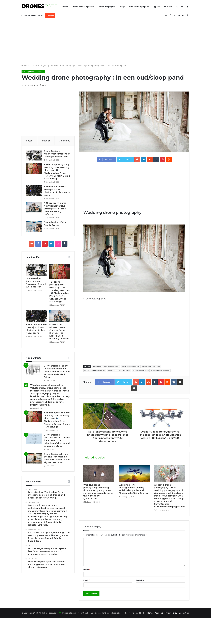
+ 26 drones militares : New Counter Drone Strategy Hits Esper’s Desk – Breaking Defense (55, 208)
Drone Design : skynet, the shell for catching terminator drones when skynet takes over (57, 458)
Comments (64, 140)
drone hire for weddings (151, 366)
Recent (29, 140)
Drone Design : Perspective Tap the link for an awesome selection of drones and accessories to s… (57, 440)
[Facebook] (170, 15)
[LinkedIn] (179, 15)
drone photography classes (94, 370)
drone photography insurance (119, 370)
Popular (46, 140)
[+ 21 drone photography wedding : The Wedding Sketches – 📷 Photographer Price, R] (34, 168)
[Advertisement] (105, 41)
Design (122, 6)
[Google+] (166, 15)
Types (156, 6)
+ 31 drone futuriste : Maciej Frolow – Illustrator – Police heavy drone (57, 190)
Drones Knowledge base (83, 6)
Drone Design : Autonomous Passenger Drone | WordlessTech (57, 154)
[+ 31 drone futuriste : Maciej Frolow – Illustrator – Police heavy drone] (34, 190)
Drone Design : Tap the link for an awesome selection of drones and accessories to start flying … (57, 371)
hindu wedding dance (141, 370)
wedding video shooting (160, 370)
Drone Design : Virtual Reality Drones (55, 223)
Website (140, 580)
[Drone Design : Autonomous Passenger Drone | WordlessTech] (34, 155)
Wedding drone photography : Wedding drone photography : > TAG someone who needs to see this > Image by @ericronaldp (98, 492)
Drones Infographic (106, 6)
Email (86, 580)
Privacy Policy (171, 613)
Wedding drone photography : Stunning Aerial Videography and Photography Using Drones (133, 489)
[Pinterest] (174, 15)
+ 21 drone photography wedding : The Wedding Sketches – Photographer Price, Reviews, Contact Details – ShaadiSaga (57, 171)
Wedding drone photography (64, 65)
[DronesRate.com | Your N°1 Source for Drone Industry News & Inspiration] (40, 6)
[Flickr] (183, 15)
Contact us (184, 613)
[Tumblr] (187, 15)
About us (159, 613)
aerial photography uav (131, 366)
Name (86, 569)
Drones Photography (138, 6)
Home (65, 6)
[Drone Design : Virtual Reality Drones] (34, 226)
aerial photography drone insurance (106, 366)
